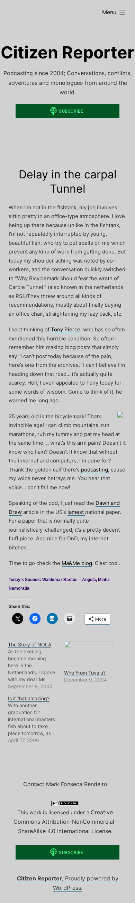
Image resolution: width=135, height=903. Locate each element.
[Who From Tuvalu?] (89, 655)
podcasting (94, 469)
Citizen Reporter (67, 52)
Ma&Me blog (77, 563)
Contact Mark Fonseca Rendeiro (65, 784)
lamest (76, 512)
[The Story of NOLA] (36, 665)
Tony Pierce (65, 329)
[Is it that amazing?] (36, 719)
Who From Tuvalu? (85, 673)
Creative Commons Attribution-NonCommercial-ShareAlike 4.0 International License (65, 822)
